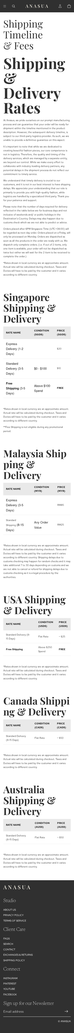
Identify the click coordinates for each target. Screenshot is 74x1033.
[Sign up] (66, 1011)
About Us (9, 909)
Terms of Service (14, 920)
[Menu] (4, 6)
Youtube (9, 989)
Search (8, 944)
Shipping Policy (14, 960)
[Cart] (69, 6)
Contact (9, 949)
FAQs (6, 938)
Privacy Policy (13, 915)
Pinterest (9, 983)
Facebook (10, 994)
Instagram (10, 978)
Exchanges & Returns (18, 955)
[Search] (13, 6)
